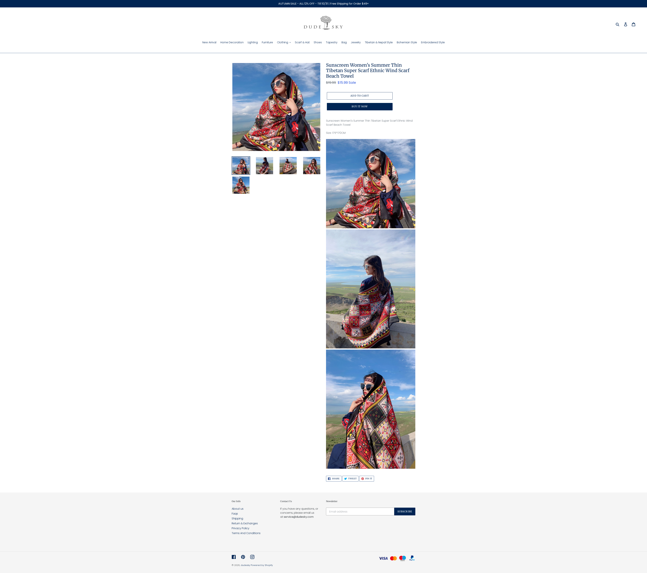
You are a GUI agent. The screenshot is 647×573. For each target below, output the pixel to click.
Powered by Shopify (262, 565)
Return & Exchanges (245, 523)
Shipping (237, 518)
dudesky (245, 565)
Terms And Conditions (246, 533)
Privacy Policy (240, 528)
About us (237, 509)
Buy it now (360, 106)
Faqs (235, 514)
